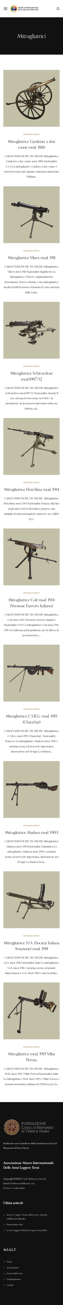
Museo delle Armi (15, 1273)
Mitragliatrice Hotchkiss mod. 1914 (31, 489)
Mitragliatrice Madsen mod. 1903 (31, 832)
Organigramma (14, 1279)
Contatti (10, 1285)
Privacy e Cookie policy (14, 1188)
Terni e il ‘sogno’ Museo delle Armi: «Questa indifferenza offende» (27, 1216)
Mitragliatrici (31, 134)
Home (9, 1261)
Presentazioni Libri (15, 1224)
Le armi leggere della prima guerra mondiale (27, 1230)
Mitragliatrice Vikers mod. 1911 (31, 257)
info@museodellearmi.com (22, 1183)
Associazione (13, 1267)
